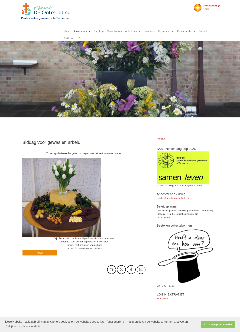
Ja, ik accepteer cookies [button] (218, 324)
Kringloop (98, 31)
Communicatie (184, 31)
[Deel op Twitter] (121, 269)
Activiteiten (131, 31)
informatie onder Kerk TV (176, 198)
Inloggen (161, 138)
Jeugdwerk (149, 31)
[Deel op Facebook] (131, 269)
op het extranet (194, 185)
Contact (203, 31)
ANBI (66, 38)
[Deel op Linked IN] (111, 269)
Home (67, 31)
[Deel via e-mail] (141, 269)
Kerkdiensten (80, 31)
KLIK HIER (162, 298)
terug (40, 252)
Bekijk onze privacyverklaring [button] (24, 326)
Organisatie (164, 31)
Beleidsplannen (164, 217)
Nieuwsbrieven (114, 31)
